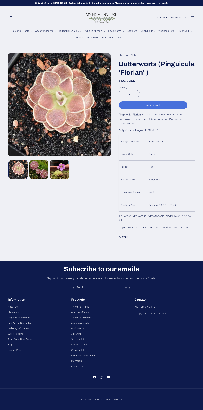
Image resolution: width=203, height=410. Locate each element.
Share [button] (125, 237)
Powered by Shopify (113, 399)
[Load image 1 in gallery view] (18, 169)
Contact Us (77, 366)
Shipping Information (19, 318)
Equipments (77, 328)
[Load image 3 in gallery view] (59, 169)
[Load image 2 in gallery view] (38, 169)
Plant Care (76, 361)
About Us (13, 307)
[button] (11, 17)
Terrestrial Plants (80, 307)
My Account (14, 312)
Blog (10, 345)
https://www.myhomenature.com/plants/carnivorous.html (153, 227)
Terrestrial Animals (81, 318)
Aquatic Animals (80, 323)
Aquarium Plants (80, 312)
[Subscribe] (126, 287)
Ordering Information (19, 328)
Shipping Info (78, 339)
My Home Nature (96, 399)
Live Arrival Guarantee (20, 323)
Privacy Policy (15, 350)
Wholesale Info (15, 334)
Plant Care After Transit (20, 339)
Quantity (123, 88)
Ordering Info (78, 350)
